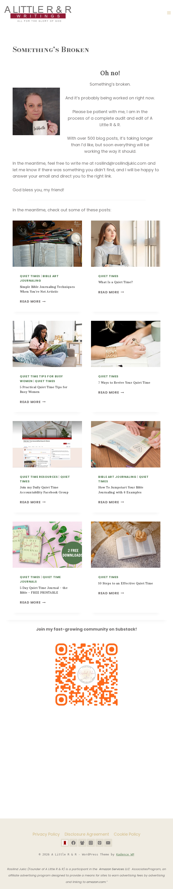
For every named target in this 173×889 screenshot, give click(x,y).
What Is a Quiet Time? (115, 282)
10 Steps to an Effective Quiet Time (125, 583)
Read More (32, 301)
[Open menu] (169, 12)
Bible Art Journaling (117, 477)
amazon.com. (96, 882)
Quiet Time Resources (39, 477)
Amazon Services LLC (115, 869)
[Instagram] (91, 843)
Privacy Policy (46, 834)
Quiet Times (30, 276)
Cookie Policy (127, 834)
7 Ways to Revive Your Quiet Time (124, 383)
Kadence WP (125, 854)
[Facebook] (73, 843)
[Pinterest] (100, 843)
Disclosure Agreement (87, 834)
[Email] (108, 843)
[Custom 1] (65, 843)
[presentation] (47, 244)
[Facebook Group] (82, 843)
